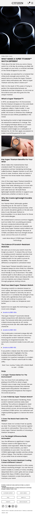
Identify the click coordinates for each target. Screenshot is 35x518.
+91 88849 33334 (5, 487)
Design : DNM (5, 512)
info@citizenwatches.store (9, 489)
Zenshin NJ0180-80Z (9, 330)
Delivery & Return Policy (16, 510)
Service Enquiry (23, 501)
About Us (23, 497)
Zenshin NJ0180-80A (9, 312)
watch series (23, 493)
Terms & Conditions (27, 510)
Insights (8, 501)
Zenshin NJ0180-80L (9, 347)
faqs (8, 497)
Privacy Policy (5, 510)
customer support (8, 493)
